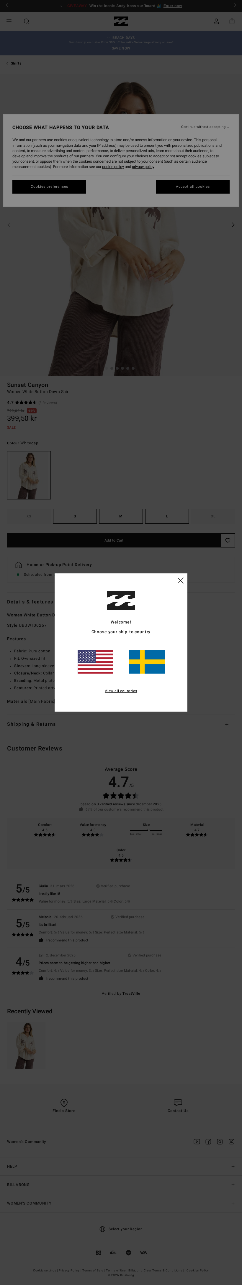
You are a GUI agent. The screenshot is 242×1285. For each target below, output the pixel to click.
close (181, 580)
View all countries (121, 691)
